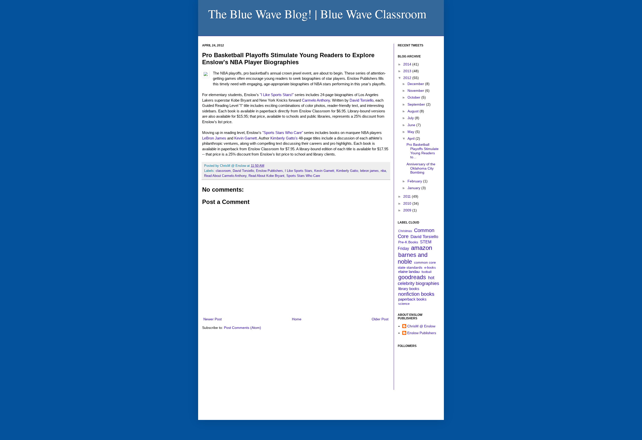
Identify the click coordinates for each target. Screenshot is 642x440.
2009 (407, 210)
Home (296, 319)
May (411, 132)
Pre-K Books (408, 242)
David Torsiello (361, 100)
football (427, 272)
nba (383, 171)
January (414, 188)
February (415, 181)
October (414, 97)
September (417, 104)
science (404, 304)
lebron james (369, 171)
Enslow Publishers (269, 171)
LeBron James (214, 138)
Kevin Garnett (245, 138)
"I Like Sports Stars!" (277, 95)
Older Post (380, 319)
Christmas (405, 231)
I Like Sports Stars (298, 171)
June (412, 125)
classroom (223, 171)
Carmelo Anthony (316, 100)
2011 (407, 196)
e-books (430, 267)
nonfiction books (416, 294)
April (412, 138)
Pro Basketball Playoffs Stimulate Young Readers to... (423, 150)
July (411, 118)
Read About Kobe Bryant (266, 176)
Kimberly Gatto (347, 171)
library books (408, 288)
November (416, 91)
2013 (407, 71)
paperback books (412, 299)
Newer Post (212, 319)
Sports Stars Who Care (303, 176)
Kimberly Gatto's (284, 138)
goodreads (412, 277)
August (414, 111)
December (416, 84)
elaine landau (409, 271)
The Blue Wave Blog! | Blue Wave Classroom (317, 14)
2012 (407, 78)
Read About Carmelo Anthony (225, 176)
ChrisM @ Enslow (421, 326)
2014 (407, 64)
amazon (421, 247)
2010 (407, 203)
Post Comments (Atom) (242, 328)
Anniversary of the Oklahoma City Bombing (421, 168)
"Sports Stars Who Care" (282, 132)
